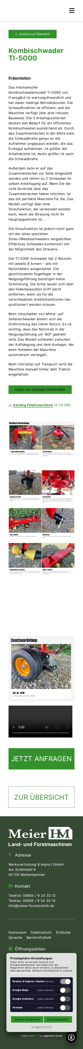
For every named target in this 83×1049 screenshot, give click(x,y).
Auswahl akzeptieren (27, 1019)
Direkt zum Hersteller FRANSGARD (40, 389)
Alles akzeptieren (57, 1019)
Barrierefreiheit (39, 937)
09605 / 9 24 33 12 (39, 895)
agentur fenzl (53, 1035)
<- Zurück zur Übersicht (32, 34)
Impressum (18, 932)
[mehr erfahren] (45, 981)
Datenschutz (41, 932)
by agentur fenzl (41, 1026)
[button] (71, 10)
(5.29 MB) (42, 405)
